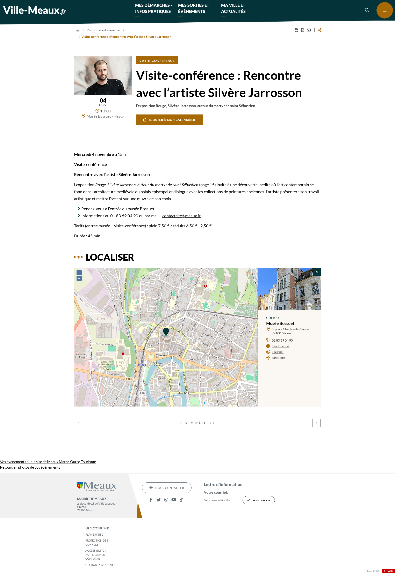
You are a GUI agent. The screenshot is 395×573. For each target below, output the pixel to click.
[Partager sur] (320, 30)
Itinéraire (278, 357)
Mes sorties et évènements (193, 8)
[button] (367, 10)
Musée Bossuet (280, 323)
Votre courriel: (216, 492)
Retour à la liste (200, 423)
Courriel (277, 352)
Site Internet (280, 346)
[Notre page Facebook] (150, 499)
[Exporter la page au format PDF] (303, 30)
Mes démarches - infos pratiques (153, 8)
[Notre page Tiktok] (181, 499)
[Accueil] (78, 30)
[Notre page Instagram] (166, 499)
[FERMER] (317, 272)
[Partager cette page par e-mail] (309, 30)
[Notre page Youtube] (173, 499)
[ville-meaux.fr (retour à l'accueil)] (34, 10)
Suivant (316, 423)
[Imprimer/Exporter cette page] (296, 30)
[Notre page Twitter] (158, 499)
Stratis (388, 571)
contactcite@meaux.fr (181, 215)
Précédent (79, 423)
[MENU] (384, 10)
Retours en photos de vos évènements (30, 467)
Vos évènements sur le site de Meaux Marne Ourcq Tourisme (48, 461)
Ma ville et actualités (233, 8)
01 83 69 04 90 (282, 340)
